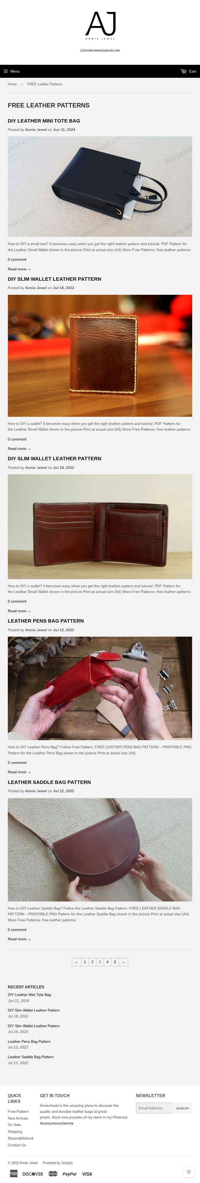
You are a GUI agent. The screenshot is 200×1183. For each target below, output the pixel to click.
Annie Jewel (29, 1163)
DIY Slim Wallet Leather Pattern (54, 279)
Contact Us (17, 1145)
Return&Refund (20, 1138)
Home (12, 84)
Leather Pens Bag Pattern (46, 621)
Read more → (19, 269)
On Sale (14, 1125)
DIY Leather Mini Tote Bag (44, 121)
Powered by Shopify (58, 1163)
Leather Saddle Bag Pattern (49, 782)
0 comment (17, 259)
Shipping (15, 1131)
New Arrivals (18, 1118)
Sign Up (182, 1108)
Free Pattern (18, 1111)
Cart (192, 71)
